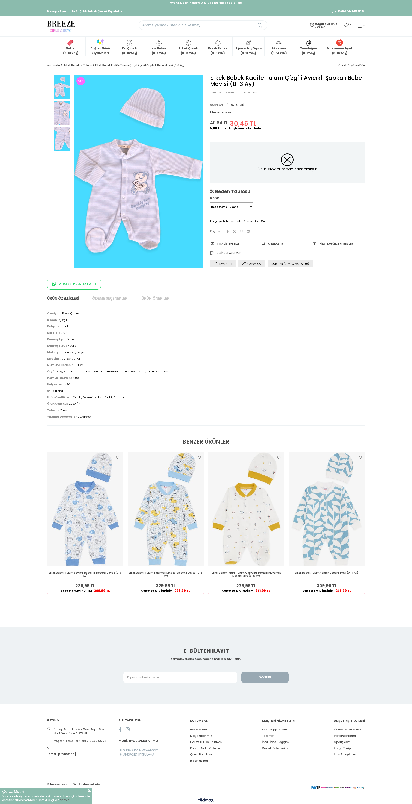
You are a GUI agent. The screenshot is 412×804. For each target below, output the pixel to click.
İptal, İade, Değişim (275, 742)
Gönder (265, 677)
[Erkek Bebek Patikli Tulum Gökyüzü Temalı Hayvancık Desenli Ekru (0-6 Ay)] (246, 509)
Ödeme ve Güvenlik (347, 729)
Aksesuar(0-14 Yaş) (279, 50)
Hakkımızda (198, 729)
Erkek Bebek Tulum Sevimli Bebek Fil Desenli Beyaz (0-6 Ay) (85, 574)
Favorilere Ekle (118, 457)
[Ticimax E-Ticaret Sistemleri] (206, 800)
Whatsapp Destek (274, 729)
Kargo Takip (342, 748)
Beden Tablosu (232, 191)
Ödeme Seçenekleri (110, 298)
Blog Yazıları (199, 761)
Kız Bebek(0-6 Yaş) (159, 50)
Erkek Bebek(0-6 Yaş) (217, 50)
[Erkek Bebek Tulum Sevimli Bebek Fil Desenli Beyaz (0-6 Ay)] (85, 509)
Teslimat (268, 736)
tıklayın (64, 800)
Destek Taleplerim (275, 748)
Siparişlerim (342, 742)
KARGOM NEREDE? (351, 11)
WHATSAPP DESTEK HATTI (77, 284)
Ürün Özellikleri (63, 298)
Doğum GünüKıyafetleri (100, 50)
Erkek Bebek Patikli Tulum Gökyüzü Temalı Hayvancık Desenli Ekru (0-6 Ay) (246, 574)
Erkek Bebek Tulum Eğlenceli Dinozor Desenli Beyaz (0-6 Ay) (166, 574)
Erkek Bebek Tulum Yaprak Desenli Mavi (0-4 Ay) (326, 572)
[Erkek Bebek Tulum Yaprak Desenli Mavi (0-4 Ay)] (327, 509)
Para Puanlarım (345, 736)
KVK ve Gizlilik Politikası (206, 742)
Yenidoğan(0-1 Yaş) (308, 50)
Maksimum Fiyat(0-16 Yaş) (340, 50)
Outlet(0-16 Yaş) (71, 50)
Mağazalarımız (201, 736)
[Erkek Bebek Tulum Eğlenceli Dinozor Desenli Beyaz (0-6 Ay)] (166, 509)
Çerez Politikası (201, 754)
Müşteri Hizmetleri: (80, 741)
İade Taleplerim (345, 754)
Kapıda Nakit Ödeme (205, 748)
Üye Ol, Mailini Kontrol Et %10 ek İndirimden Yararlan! (206, 3)
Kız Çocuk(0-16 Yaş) (129, 50)
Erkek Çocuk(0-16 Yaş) (188, 50)
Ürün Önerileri (156, 298)
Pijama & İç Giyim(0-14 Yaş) (248, 50)
